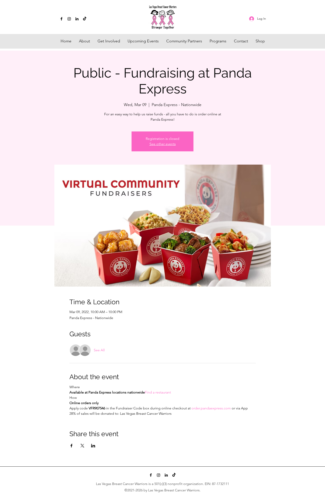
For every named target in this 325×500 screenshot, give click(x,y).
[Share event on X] (82, 445)
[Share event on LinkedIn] (93, 445)
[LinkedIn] (77, 19)
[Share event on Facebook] (71, 445)
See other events (162, 144)
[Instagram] (69, 19)
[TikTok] (84, 19)
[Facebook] (61, 19)
